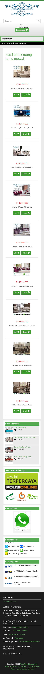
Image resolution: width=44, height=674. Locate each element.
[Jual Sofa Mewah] (9, 430)
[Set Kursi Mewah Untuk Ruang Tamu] (21, 309)
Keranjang (21, 30)
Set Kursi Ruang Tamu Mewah (22, 405)
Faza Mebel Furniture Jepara (29, 642)
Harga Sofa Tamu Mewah (22, 447)
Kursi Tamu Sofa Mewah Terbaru (22, 167)
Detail (25, 95)
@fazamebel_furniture (20, 627)
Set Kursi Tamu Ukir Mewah (22, 207)
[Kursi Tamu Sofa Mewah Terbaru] (21, 151)
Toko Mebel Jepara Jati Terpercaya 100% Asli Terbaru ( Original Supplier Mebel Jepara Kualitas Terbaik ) (22, 666)
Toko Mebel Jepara (10, 602)
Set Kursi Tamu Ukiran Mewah (22, 247)
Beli (15, 95)
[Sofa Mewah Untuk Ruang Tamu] (9, 439)
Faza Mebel (19, 638)
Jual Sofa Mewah (20, 427)
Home (3, 43)
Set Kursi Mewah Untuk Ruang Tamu (22, 326)
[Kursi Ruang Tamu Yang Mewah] (21, 111)
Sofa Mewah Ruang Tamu (22, 457)
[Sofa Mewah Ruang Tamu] (9, 459)
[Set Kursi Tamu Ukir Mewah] (21, 190)
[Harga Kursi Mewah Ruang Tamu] (21, 71)
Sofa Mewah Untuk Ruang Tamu (24, 437)
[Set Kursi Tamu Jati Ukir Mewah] (21, 269)
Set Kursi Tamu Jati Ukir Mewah (22, 286)
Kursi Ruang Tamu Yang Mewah (22, 128)
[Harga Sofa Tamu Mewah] (9, 450)
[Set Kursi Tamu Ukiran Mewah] (21, 230)
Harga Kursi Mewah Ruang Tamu (22, 88)
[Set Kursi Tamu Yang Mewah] (21, 348)
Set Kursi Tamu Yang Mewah (22, 365)
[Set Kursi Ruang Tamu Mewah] (21, 388)
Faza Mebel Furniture (19, 631)
